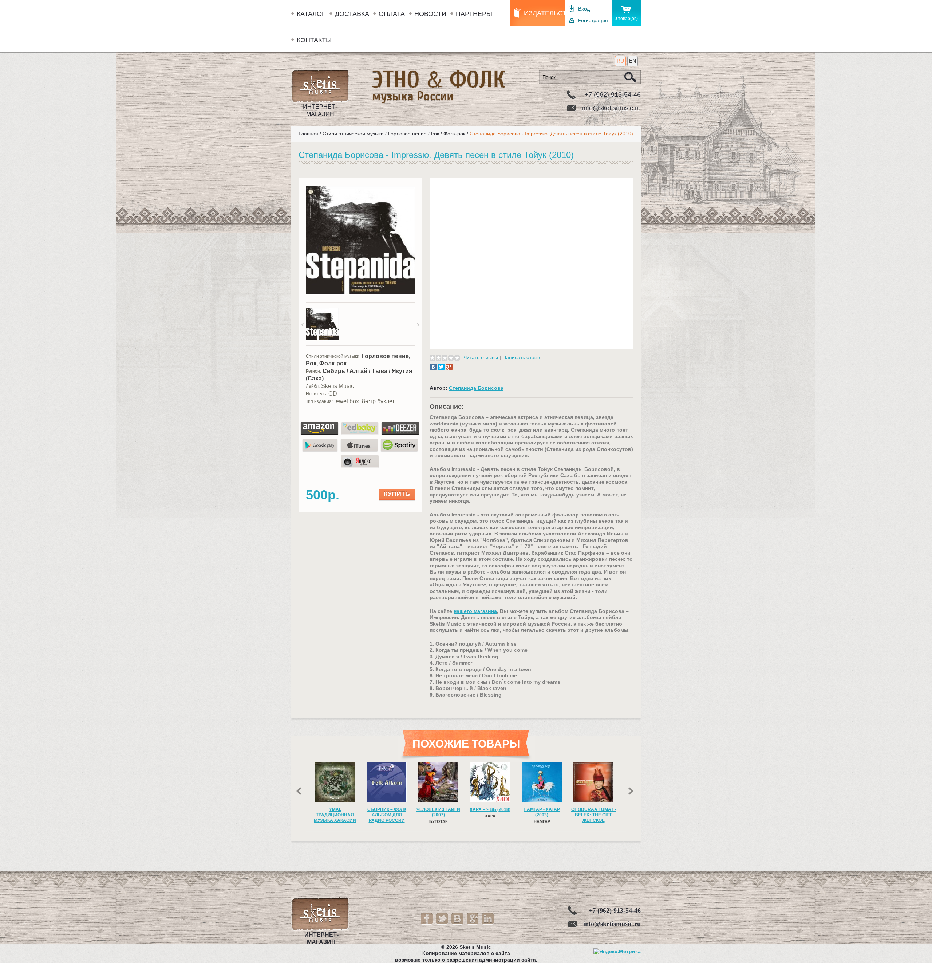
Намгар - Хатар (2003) (490, 812)
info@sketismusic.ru (611, 108)
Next (632, 793)
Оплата (392, 13)
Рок (436, 133)
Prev (300, 793)
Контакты (314, 40)
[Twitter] (441, 367)
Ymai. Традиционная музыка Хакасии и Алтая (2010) (593, 817)
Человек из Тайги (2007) (386, 812)
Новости (430, 13)
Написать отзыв (521, 357)
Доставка (352, 13)
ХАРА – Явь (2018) (438, 809)
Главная (309, 133)
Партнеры (474, 13)
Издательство (544, 13)
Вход (584, 9)
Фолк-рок (455, 133)
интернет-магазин (320, 110)
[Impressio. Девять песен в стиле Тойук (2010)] (360, 293)
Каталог (311, 13)
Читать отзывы (480, 357)
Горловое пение (408, 133)
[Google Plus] (449, 367)
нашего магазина (475, 611)
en (632, 61)
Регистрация (593, 20)
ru (620, 61)
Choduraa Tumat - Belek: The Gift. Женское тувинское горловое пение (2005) (542, 823)
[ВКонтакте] (433, 367)
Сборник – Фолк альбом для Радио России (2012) (335, 817)
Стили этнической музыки (354, 133)
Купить (397, 494)
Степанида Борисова (476, 388)
